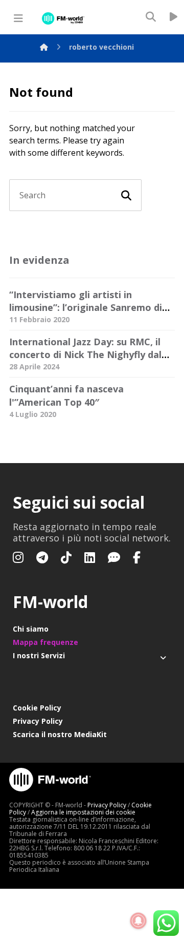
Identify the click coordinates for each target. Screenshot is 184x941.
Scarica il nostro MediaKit (60, 734)
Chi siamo (31, 629)
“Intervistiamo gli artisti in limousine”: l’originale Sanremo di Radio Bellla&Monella (85, 307)
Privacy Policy (38, 721)
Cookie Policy (37, 708)
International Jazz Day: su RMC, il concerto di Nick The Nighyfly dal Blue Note (85, 354)
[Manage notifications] (138, 921)
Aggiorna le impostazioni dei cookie (83, 812)
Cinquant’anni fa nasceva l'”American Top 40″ (66, 395)
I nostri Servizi (39, 655)
